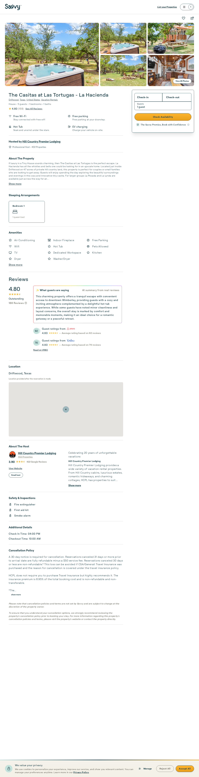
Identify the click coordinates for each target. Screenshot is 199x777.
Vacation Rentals (49, 99)
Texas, (23, 99)
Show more (15, 183)
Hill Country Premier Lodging (41, 141)
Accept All (185, 768)
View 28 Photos (182, 81)
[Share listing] (192, 18)
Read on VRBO (40, 350)
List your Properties (167, 7)
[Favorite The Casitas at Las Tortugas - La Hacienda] (183, 18)
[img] (25, 303)
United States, (33, 99)
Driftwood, (14, 99)
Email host (15, 475)
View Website (15, 468)
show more (16, 594)
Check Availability (163, 117)
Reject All (165, 768)
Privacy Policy (81, 772)
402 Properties (25, 456)
